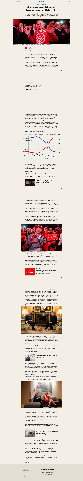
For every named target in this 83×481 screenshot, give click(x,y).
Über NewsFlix (25, 468)
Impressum (24, 469)
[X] (54, 50)
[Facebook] (55, 50)
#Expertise (22, 47)
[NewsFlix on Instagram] (25, 476)
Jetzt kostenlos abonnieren (47, 474)
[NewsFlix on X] (23, 476)
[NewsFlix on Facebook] (24, 476)
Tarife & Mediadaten (26, 470)
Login (24, 471)
